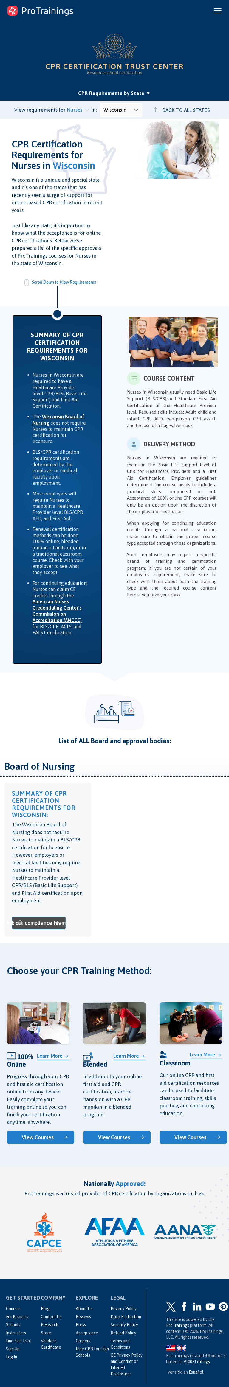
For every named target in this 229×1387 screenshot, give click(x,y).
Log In (11, 1357)
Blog (45, 1308)
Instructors (16, 1332)
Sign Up (13, 1349)
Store (46, 1332)
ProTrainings (177, 1325)
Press (81, 1324)
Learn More (50, 1056)
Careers (83, 1340)
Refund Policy (123, 1332)
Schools (13, 1324)
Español (196, 1372)
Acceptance (87, 1332)
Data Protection (126, 1316)
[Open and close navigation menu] (218, 10)
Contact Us (51, 1316)
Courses (13, 1308)
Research (49, 1324)
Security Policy (124, 1324)
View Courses (38, 1137)
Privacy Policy (124, 1308)
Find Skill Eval (18, 1340)
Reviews (83, 1316)
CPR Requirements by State (114, 93)
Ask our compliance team (39, 923)
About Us (84, 1308)
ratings (197, 1361)
